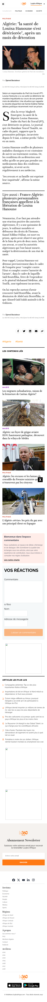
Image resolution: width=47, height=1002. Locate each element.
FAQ (3, 936)
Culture (4, 902)
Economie (29, 11)
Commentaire (11, 579)
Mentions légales (8, 939)
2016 (3, 969)
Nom (6, 609)
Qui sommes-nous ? (9, 934)
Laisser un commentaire (23, 632)
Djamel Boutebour (13, 80)
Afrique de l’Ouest (8, 918)
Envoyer (23, 862)
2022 (3, 952)
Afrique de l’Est (7, 923)
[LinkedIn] (28, 879)
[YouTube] (23, 879)
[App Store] (14, 985)
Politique (18, 11)
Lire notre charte (12, 560)
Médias (4, 905)
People (4, 899)
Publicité (5, 945)
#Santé (19, 341)
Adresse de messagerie (16, 619)
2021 (3, 955)
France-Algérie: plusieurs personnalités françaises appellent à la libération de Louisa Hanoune (22, 201)
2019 (3, 960)
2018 (3, 963)
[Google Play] (31, 985)
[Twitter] (18, 879)
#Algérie (6, 341)
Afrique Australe (7, 926)
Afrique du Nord (7, 915)
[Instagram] (33, 879)
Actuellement (6, 11)
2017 (3, 966)
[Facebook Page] (13, 879)
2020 (4, 958)
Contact (5, 942)
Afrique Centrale (7, 921)
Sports (4, 908)
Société (39, 11)
